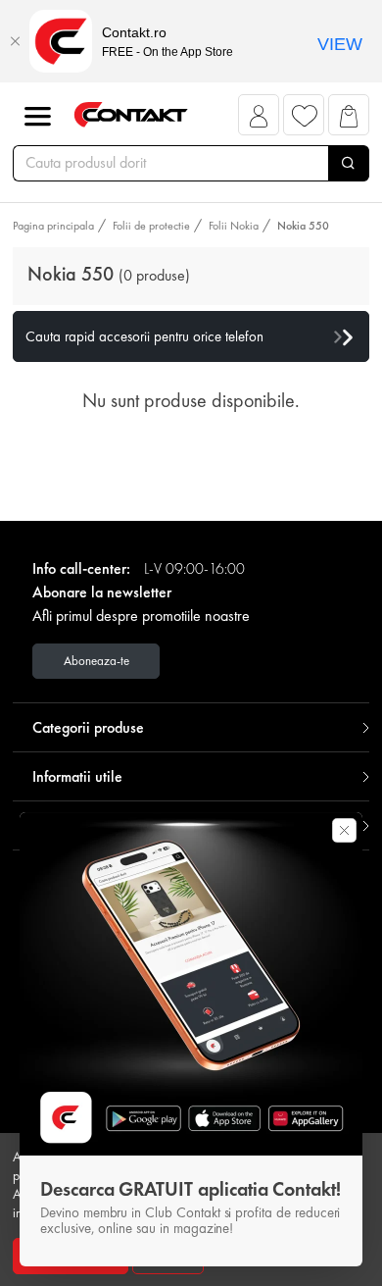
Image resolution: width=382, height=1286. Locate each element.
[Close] (15, 41)
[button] (259, 120)
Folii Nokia (234, 225)
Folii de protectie (151, 225)
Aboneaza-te (96, 660)
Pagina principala (53, 225)
